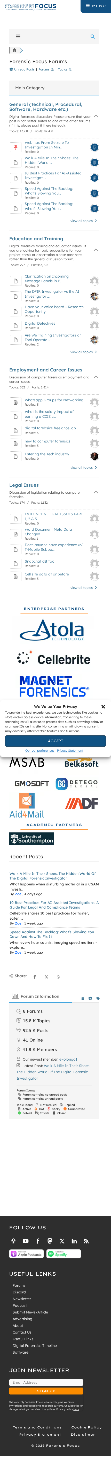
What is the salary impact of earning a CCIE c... (49, 414)
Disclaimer (83, 1434)
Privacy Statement (70, 750)
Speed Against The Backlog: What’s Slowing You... (49, 191)
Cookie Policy (86, 1427)
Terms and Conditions (37, 1427)
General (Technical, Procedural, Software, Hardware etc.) (45, 106)
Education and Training (36, 239)
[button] (103, 706)
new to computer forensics (47, 441)
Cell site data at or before (47, 574)
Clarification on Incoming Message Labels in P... (47, 278)
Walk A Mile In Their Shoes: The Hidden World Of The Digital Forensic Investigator (53, 876)
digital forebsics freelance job (50, 428)
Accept (55, 740)
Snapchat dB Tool (40, 561)
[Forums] (14, 50)
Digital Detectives (40, 323)
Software (20, 1352)
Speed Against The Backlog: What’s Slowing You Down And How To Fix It (52, 934)
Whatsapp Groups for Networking (54, 400)
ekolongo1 (68, 1059)
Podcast (20, 1305)
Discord (19, 1292)
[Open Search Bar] (76, 6)
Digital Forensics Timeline (35, 1345)
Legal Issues (24, 485)
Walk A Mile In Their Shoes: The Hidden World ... (51, 160)
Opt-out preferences (39, 750)
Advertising (22, 1319)
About (18, 1325)
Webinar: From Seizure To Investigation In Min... (47, 144)
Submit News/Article (30, 1312)
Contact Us (22, 1332)
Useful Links (23, 1339)
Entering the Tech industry (47, 454)
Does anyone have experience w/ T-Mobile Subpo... (54, 547)
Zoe (18, 894)
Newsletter (22, 1298)
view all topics (82, 221)
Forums (19, 1285)
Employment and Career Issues (45, 370)
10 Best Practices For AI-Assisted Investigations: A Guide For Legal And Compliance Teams (54, 905)
